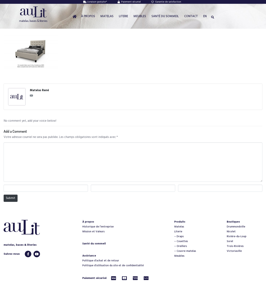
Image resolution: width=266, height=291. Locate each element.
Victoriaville (234, 251)
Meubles (179, 256)
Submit (10, 198)
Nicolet (231, 232)
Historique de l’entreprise (98, 227)
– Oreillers (180, 246)
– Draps (179, 236)
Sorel (230, 241)
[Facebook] (28, 254)
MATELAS (106, 16)
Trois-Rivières (235, 246)
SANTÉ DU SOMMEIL (165, 16)
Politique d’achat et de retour (100, 261)
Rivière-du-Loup (236, 236)
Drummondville (236, 227)
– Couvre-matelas (185, 251)
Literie (178, 232)
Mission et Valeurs (93, 232)
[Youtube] (36, 254)
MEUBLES (140, 16)
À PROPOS (88, 16)
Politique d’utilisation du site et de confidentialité (113, 266)
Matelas (179, 227)
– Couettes (181, 241)
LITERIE (123, 16)
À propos (88, 222)
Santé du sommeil (94, 244)
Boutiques (233, 222)
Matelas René (39, 90)
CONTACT (191, 16)
